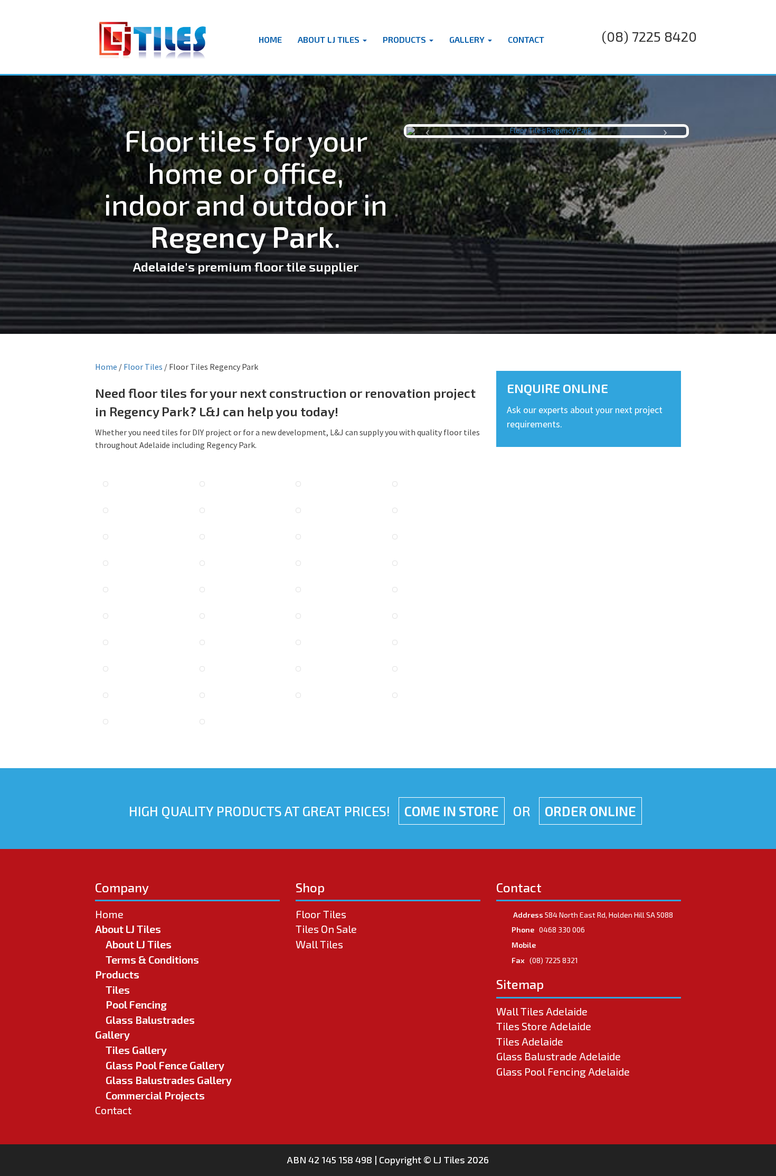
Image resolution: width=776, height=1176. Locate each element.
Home (270, 39)
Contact (526, 39)
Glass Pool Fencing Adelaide (563, 1071)
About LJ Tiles (330, 39)
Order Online (590, 811)
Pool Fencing (136, 1004)
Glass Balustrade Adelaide (558, 1056)
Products (405, 39)
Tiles (118, 989)
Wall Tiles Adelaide (542, 1011)
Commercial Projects (155, 1095)
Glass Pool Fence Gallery (165, 1065)
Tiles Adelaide (529, 1041)
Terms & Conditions (152, 959)
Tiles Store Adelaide (543, 1026)
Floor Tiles (143, 366)
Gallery (468, 39)
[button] (427, 131)
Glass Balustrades (150, 1019)
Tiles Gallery (136, 1049)
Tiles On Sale (326, 928)
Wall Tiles (319, 944)
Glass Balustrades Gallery (169, 1080)
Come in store (451, 811)
